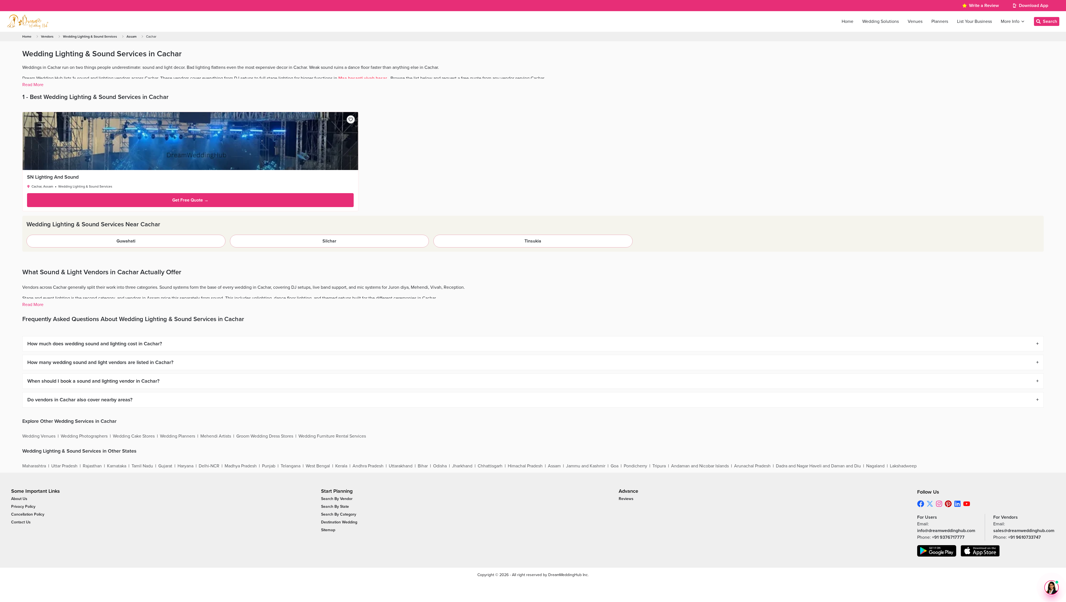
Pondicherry (635, 466)
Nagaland (875, 466)
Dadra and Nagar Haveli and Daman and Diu (818, 466)
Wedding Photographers (84, 436)
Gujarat (165, 466)
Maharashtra (34, 466)
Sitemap (328, 530)
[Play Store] (936, 551)
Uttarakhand (400, 466)
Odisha (440, 466)
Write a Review (984, 5)
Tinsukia (532, 241)
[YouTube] (966, 503)
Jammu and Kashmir (585, 466)
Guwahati (125, 241)
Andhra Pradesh (368, 466)
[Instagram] (939, 503)
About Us (19, 498)
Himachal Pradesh (525, 466)
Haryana (185, 466)
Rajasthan (92, 466)
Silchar (329, 241)
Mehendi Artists (215, 436)
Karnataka (116, 466)
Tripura (659, 466)
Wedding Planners (177, 436)
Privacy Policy (23, 506)
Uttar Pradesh (64, 466)
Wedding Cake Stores (134, 436)
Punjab (268, 466)
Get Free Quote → (190, 200)
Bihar (423, 466)
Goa (614, 466)
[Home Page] (27, 21)
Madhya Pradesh (241, 466)
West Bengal (318, 466)
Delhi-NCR (209, 466)
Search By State (335, 506)
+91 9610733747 (1024, 537)
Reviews (626, 498)
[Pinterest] (948, 503)
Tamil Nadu (142, 466)
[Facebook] (920, 503)
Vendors (47, 36)
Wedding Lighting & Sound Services (90, 36)
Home (26, 36)
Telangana (290, 466)
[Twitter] (929, 503)
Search (1050, 21)
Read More (32, 85)
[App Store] (980, 551)
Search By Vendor (337, 498)
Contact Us (21, 522)
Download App (1033, 5)
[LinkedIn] (957, 503)
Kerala (341, 466)
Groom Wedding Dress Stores (264, 436)
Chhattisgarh (490, 466)
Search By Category (338, 514)
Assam (132, 36)
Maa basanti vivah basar (362, 78)
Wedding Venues (38, 436)
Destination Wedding (339, 522)
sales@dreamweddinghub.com (1023, 530)
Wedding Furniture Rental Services (332, 436)
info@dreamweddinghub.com (946, 530)
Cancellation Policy (27, 514)
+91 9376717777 (948, 537)
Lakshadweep (903, 466)
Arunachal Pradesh (752, 466)
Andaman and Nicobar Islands (700, 466)
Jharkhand (462, 466)
